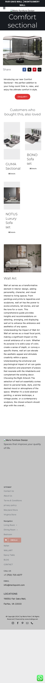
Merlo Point (27, 616)
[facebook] (18, 623)
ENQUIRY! (22, 97)
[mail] (27, 623)
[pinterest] (22, 623)
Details (12, 174)
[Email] (39, 69)
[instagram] (13, 623)
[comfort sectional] (22, 50)
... (25, 405)
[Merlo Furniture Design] (16, 440)
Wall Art (10, 278)
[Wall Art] (22, 258)
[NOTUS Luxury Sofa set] (12, 196)
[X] (29, 69)
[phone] (32, 623)
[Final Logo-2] (22, 10)
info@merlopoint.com (14, 585)
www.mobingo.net (31, 619)
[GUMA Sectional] (12, 140)
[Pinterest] (34, 69)
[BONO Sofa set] (33, 136)
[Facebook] (24, 69)
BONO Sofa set (32, 159)
